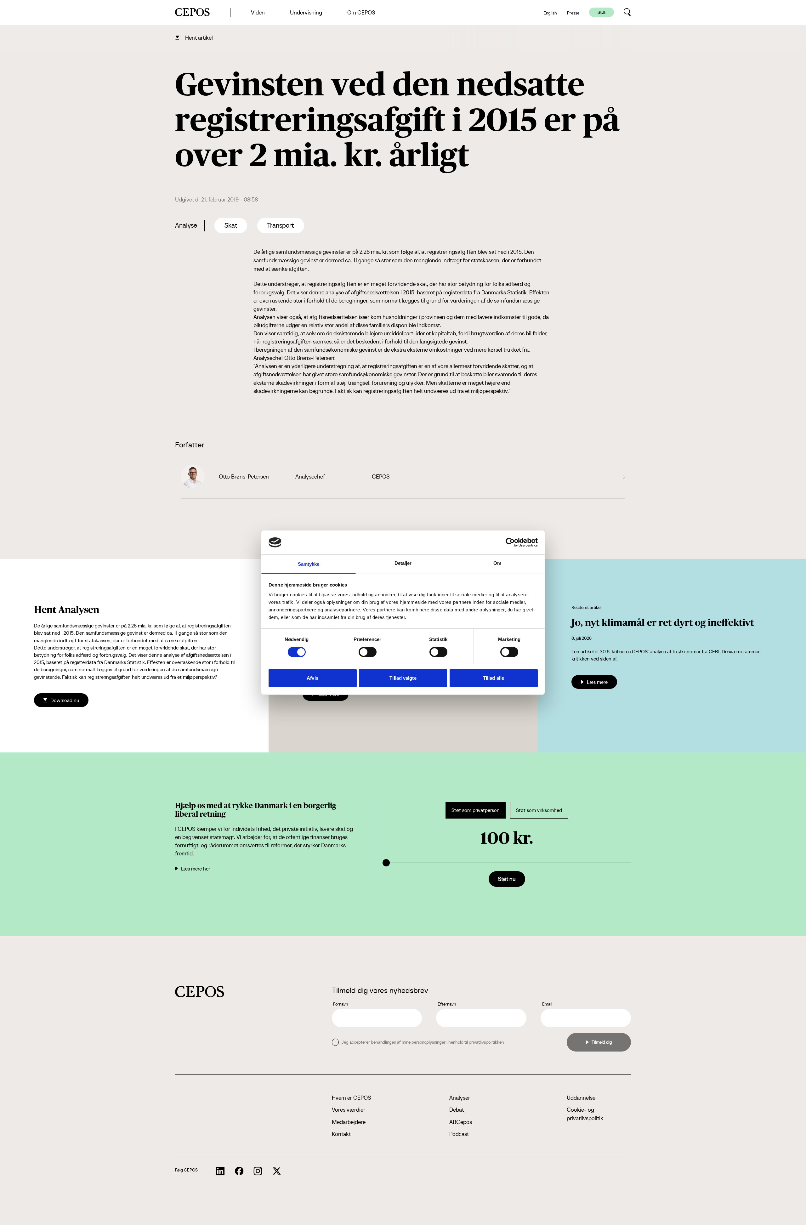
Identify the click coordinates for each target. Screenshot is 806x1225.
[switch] (368, 652)
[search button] (627, 12)
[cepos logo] (199, 991)
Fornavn (340, 1004)
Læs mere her (195, 868)
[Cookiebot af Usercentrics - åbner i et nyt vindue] (510, 542)
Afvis (312, 678)
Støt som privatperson (475, 810)
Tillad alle (493, 678)
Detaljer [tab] (403, 563)
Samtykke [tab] (309, 564)
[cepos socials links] (220, 1171)
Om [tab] (497, 563)
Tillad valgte (402, 678)
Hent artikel (199, 37)
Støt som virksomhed (539, 810)
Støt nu (507, 878)
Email (547, 1004)
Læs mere (597, 682)
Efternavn (447, 1004)
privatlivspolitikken (486, 1042)
